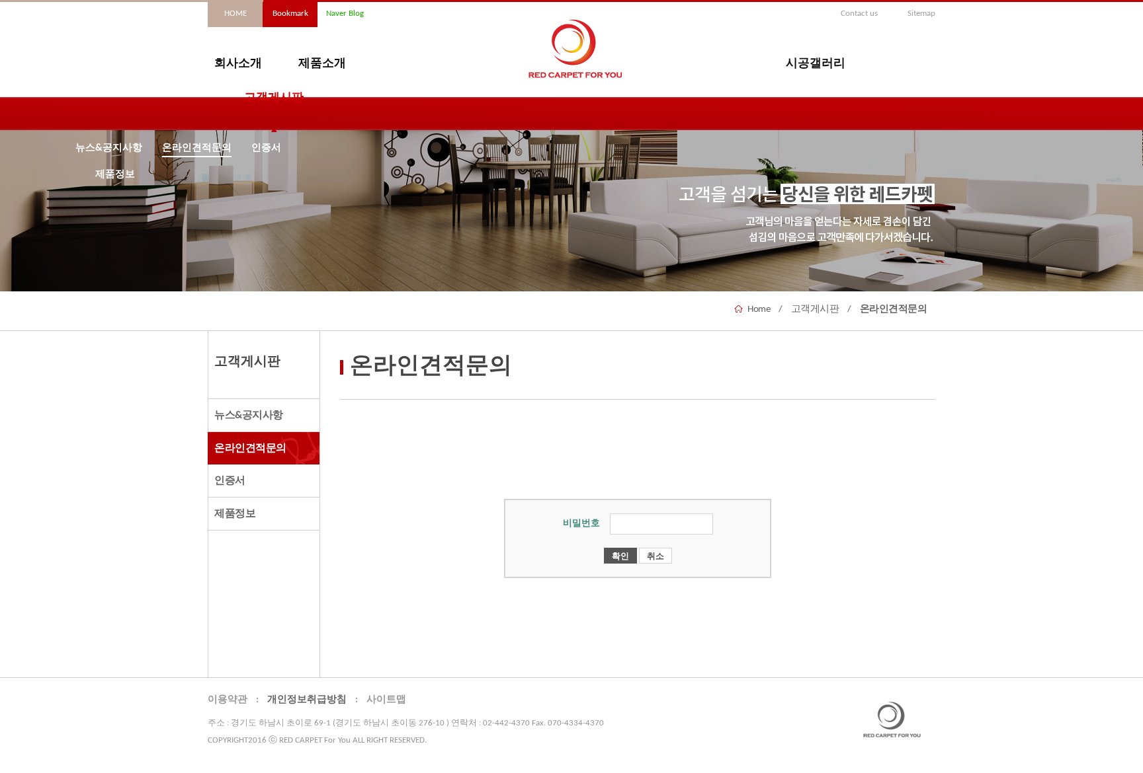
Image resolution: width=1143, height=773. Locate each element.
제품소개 (322, 64)
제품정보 (115, 175)
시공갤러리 (815, 64)
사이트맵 (386, 700)
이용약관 (227, 700)
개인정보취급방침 (307, 700)
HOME (235, 13)
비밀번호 (581, 524)
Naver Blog (345, 13)
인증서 (266, 148)
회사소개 (238, 64)
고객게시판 (274, 98)
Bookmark (290, 13)
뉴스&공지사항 (108, 148)
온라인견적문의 (197, 148)
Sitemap (921, 13)
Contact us (859, 13)
